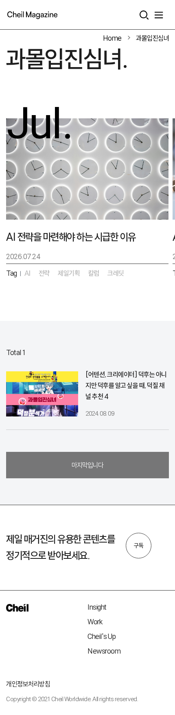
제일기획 (69, 273)
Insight (97, 607)
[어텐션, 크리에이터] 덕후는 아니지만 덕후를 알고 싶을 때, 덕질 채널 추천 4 (126, 385)
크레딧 (115, 273)
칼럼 (93, 273)
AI (27, 273)
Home (112, 38)
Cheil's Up (102, 636)
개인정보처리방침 (28, 684)
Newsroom (104, 651)
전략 (44, 273)
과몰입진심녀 (152, 38)
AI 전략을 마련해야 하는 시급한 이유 (71, 237)
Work (95, 621)
